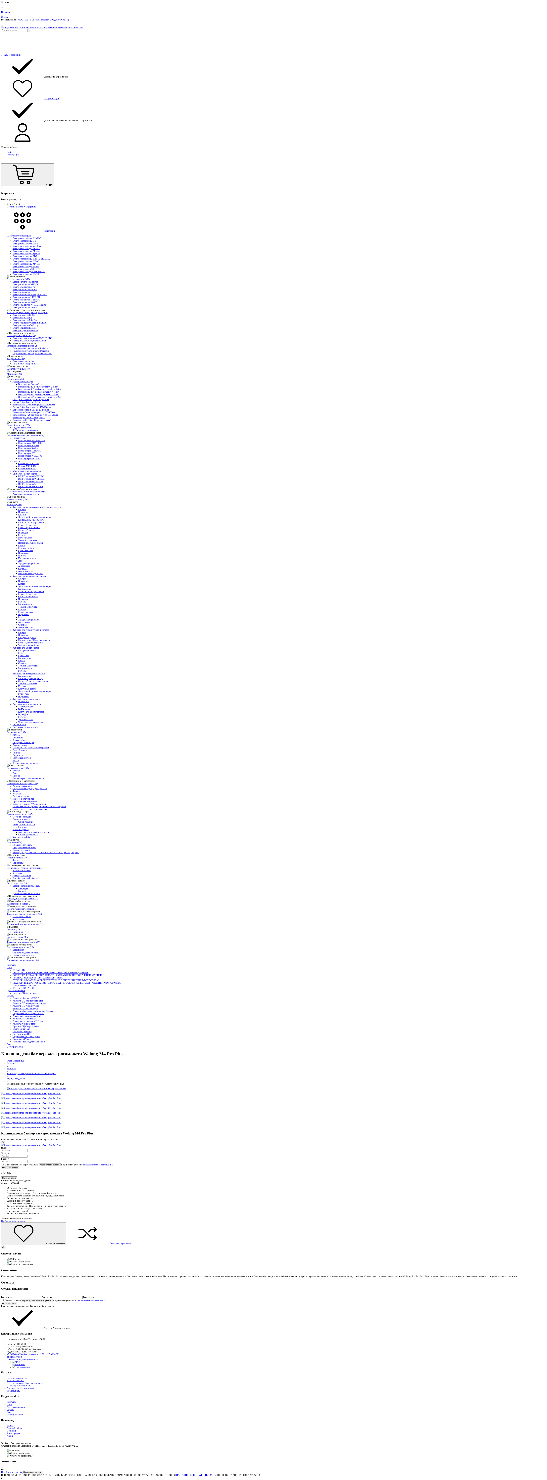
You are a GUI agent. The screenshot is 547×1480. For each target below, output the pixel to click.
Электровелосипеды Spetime (26, 253)
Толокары (23, 888)
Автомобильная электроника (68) (23, 960)
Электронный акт (21, 1029)
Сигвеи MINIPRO (27, 466)
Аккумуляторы (25, 706)
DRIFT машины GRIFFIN (30, 486)
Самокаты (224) (14, 842)
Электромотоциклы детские (26, 494)
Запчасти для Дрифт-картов (26, 648)
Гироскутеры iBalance (28, 445)
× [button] (1, 1477)
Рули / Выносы (25, 550)
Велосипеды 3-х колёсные (31, 384)
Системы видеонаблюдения (26, 952)
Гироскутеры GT (26, 453)
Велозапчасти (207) (16, 732)
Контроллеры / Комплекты (31, 520)
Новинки (11, 1431)
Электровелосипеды (17, 1378)
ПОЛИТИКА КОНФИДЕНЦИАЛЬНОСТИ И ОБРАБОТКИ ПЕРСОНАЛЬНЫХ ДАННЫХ (58, 975)
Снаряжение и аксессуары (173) (22, 783)
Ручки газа (23, 655)
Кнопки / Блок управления (31, 522)
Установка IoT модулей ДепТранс (29, 1041)
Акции (10, 1436)
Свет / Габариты (26, 530)
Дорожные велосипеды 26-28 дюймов (31, 410)
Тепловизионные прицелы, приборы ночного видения (39, 806)
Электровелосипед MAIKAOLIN (29, 271)
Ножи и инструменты (23, 799)
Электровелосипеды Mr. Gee (26, 264)
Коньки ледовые (20, 829)
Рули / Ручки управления (30, 642)
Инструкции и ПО (22, 1034)
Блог (9, 1044)
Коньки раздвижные (28, 834)
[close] (2, 15)
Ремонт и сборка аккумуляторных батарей (33, 1011)
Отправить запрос (10, 1168)
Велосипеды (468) (15, 379)
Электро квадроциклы (23, 361)
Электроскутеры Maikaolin (25, 330)
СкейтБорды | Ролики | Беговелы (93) (25, 868)
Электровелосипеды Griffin (26, 243)
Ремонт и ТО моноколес (24, 1018)
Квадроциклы (13, 1391)
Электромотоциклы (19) (18, 369)
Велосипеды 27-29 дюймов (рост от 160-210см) (35, 415)
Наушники (18, 932)
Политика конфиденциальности (22, 1359)
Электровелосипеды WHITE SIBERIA (31, 259)
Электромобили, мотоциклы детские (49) (27, 491)
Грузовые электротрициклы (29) (22, 346)
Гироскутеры (19, 438)
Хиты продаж (13, 1433)
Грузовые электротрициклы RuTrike (30, 348)
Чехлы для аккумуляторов (30, 722)
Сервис (10, 995)
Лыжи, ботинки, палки (24, 824)
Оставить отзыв (9, 1303)
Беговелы (17, 873)
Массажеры (18, 919)
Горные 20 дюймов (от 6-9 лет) (27, 402)
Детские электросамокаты (25, 282)
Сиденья (22, 568)
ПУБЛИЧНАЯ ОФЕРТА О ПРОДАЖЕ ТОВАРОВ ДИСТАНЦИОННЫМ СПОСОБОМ (56, 980)
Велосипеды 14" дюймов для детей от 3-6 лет (40, 389)
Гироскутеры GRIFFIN (29, 458)
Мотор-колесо (25, 538)
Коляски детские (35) (17, 883)
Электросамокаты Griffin (25, 289)
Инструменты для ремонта (25, 727)
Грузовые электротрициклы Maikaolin (31, 351)
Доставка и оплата (16, 990)
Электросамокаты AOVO (25, 302)
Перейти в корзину (16, 206)
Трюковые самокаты (22, 845)
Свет (15, 773)
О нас (9, 967)
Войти (10, 152)
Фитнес (16, 860)
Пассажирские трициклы (19, 1385)
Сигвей (16, 461)
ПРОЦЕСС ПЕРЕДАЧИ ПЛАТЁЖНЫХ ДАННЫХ (38, 977)
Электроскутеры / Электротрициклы (25, 1383)
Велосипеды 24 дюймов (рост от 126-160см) (34, 404)
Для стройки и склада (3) (19, 904)
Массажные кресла (22, 916)
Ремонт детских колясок (24, 1024)
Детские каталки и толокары (26, 886)
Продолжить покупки (32, 1472)
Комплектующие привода (30, 678)
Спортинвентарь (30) (17, 857)
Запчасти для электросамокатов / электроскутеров (37, 507)
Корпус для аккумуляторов (31, 712)
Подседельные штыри (23, 742)
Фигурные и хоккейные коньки (33, 832)
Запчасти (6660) (14, 504)
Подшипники (19, 724)
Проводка (23, 532)
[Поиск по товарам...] (29, 30)
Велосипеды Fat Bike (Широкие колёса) (32, 420)
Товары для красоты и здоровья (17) (24, 914)
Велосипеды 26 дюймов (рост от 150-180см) (34, 412)
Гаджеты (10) (13, 929)
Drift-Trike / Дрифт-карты (25, 474)
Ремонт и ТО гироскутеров (26, 1006)
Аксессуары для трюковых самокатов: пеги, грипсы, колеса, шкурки (46, 852)
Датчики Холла (25, 719)
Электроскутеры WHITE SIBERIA (29, 323)
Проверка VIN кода (22, 1039)
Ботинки (22, 827)
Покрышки (23, 512)
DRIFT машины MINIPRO (31, 476)
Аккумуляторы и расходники (27, 704)
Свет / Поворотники (28, 596)
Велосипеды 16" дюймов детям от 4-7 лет (38, 392)
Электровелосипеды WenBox (27, 246)
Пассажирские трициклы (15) (21, 335)
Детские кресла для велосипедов (28, 778)
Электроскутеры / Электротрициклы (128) (27, 312)
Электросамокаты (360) (18, 279)
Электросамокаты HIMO (25, 307)
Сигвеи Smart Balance (28, 463)
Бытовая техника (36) (17, 937)
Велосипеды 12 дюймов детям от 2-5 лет (38, 386)
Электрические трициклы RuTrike (29, 340)
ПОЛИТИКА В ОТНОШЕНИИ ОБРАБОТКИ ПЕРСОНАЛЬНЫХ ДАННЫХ (50, 972)
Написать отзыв (9, 1178)
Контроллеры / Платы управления (34, 640)
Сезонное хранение (22, 1031)
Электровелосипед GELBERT (27, 269)
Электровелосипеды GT (24, 241)
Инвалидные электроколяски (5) (22, 898)
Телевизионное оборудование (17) (23, 942)
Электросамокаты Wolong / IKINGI (30, 294)
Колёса (21, 545)
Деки (20, 561)
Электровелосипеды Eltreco (26, 266)
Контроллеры (24, 589)
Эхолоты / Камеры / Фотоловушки (29, 804)
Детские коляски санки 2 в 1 (26, 893)
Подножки (23, 553)
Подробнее (6, 12)
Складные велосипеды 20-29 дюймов (31, 399)
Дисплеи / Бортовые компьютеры (34, 517)
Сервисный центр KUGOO (26, 998)
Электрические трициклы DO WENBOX (33, 338)
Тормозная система (27, 540)
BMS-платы (24, 709)
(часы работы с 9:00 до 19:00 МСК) (52, 19)
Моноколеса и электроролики (27, 471)
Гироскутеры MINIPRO (29, 450)
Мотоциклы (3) (14, 374)
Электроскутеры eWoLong (25, 325)
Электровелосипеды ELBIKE (27, 274)
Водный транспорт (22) (18, 425)
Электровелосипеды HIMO (26, 261)
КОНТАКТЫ (9, 22)
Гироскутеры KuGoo (28, 448)
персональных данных (50, 1165)
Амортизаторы (25, 571)
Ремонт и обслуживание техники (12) (25, 924)
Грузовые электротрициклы (20, 1388)
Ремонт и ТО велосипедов (25, 1008)
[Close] (2, 1467)
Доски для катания (22, 875)
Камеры (22, 509)
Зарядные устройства (28, 563)
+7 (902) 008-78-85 (25, 19)
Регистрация (13, 154)
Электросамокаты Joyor (24, 287)
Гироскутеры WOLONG (30, 456)
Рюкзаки (17, 793)
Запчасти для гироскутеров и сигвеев (31, 630)
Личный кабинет (15, 1428)
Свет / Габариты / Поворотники (33, 681)
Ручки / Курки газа (27, 525)
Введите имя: (7, 1297)
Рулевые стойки (26, 548)
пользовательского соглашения (97, 1164)
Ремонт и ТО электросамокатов (28, 1001)
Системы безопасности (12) (20, 947)
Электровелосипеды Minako (26, 251)
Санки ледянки (25, 822)
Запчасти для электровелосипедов (29, 576)
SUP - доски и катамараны (25, 430)
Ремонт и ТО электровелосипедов (29, 1003)
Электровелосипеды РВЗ (25, 256)
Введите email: (49, 1297)
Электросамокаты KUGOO (26, 284)
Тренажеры (18, 863)
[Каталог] (2, 25)
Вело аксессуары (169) (18, 768)
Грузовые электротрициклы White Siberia (32, 353)
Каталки (22, 891)
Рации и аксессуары (22, 786)
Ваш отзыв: (88, 1297)
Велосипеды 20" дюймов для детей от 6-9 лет (40, 397)
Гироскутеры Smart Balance (31, 440)
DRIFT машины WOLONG (31, 479)
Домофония (18, 950)
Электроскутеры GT (22, 317)
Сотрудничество (15, 1047)
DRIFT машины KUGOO (30, 481)
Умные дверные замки (23, 955)
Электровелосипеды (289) (19, 235)
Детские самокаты (21, 850)
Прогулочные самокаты (24, 847)
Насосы (16, 776)
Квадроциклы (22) (16, 358)
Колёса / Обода (20, 740)
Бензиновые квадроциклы (25, 363)
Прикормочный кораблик (25, 801)
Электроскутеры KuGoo (24, 315)
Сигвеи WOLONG (27, 468)
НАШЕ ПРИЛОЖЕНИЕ (24, 985)
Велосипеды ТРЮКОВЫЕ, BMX (29, 417)
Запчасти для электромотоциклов (29, 673)
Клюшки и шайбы (21, 837)
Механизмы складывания (30, 573)
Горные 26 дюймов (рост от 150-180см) (32, 407)
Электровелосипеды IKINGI (26, 248)
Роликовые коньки (22, 870)
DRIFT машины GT (27, 484)
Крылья (22, 514)
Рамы (21, 617)
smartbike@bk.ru (14, 1357)
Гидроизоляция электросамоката (28, 1013)
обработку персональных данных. (37, 1300)
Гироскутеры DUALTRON (31, 443)
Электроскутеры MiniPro (25, 320)
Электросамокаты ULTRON (26, 297)
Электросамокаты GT (23, 292)
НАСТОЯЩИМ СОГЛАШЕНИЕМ (194, 1475)
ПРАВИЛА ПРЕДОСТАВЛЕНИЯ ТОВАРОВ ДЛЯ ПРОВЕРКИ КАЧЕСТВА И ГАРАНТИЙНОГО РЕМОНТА (67, 983)
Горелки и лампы (21, 796)
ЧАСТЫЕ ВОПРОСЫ (23, 988)
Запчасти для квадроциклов (26, 699)
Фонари (16, 791)
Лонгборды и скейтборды (25, 878)
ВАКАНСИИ (19, 970)
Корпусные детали (27, 558)
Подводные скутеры (22, 427)
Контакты (11, 965)
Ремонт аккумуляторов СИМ (27, 1016)
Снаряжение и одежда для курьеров (30, 788)
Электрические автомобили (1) (22, 909)
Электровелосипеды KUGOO (27, 238)
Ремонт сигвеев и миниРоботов (28, 1021)
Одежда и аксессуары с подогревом (30, 809)
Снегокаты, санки (21, 819)
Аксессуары (24, 566)
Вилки (16, 760)
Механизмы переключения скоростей (31, 747)
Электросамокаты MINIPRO (26, 299)
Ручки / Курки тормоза (29, 527)
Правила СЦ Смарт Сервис (26, 1026)
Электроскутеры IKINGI (24, 328)
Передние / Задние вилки (30, 543)
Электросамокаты (15, 1380)
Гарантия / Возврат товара (25, 993)
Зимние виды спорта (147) (19, 814)
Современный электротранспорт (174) (25, 435)
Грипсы (22, 555)
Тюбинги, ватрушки (22, 817)
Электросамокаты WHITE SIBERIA (30, 305)
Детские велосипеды (23, 381)
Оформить (31, 206)
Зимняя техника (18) (17, 499)
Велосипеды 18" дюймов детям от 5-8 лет (38, 394)
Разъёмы (22, 535)
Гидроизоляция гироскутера (26, 1036)
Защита (16, 770)
